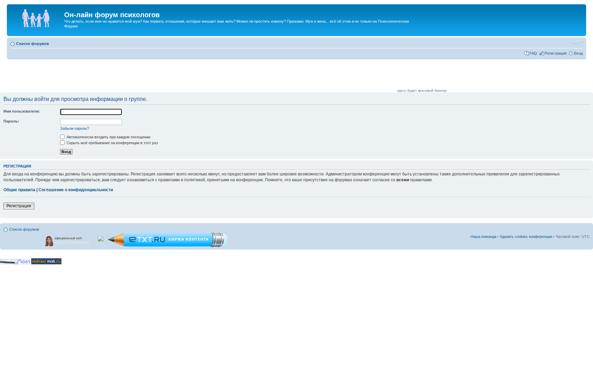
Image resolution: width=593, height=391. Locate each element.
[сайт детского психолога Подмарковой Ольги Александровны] (67, 239)
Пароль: (11, 121)
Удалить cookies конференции (526, 236)
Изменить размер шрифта (578, 42)
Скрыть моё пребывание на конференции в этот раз (112, 143)
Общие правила (19, 189)
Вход (578, 53)
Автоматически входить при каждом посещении (108, 137)
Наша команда (483, 236)
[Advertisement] (271, 76)
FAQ (533, 53)
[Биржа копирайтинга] (167, 246)
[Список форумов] (36, 17)
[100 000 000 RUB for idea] (101, 237)
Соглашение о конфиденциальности (75, 189)
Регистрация (556, 53)
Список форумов (32, 44)
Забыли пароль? (74, 128)
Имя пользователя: (21, 111)
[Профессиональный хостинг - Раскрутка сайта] (15, 263)
